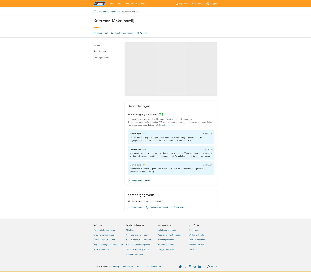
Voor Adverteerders (197, 240)
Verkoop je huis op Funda (104, 230)
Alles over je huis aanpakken (138, 244)
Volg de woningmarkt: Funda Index (108, 244)
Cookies (139, 266)
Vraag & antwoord (101, 249)
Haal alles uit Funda (134, 254)
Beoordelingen (100, 51)
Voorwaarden (127, 266)
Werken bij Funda (196, 235)
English (214, 266)
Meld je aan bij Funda (167, 230)
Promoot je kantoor (166, 240)
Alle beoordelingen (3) (140, 180)
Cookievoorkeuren (153, 266)
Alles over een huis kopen (137, 235)
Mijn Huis (130, 230)
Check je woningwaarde (104, 235)
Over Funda (194, 230)
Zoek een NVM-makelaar (104, 240)
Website (143, 33)
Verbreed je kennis (166, 244)
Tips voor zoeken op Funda (137, 249)
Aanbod (97, 45)
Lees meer (168, 125)
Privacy (116, 266)
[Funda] (100, 3)
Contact (192, 249)
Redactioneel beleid (197, 244)
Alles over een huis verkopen (138, 240)
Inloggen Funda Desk (167, 249)
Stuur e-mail (102, 33)
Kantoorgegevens (101, 57)
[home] (95, 11)
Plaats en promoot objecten (169, 235)
